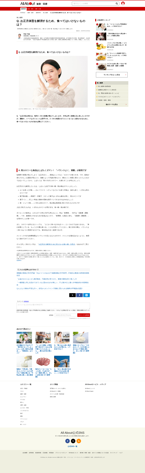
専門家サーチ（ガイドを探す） (58, 388)
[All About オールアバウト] (27, 4)
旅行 (21, 413)
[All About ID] (123, 4)
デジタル (22, 399)
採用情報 (31, 452)
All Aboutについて (73, 452)
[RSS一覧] (79, 441)
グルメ (22, 421)
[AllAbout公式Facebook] (67, 441)
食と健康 (45, 12)
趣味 (21, 416)
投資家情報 (38, 452)
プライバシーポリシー (61, 452)
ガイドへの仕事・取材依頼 (57, 394)
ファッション (23, 419)
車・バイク (23, 424)
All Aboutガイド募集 (55, 391)
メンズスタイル (24, 410)
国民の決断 (53, 396)
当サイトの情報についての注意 (100, 452)
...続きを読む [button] (86, 39)
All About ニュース (90, 388)
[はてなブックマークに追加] (86, 295)
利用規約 (51, 452)
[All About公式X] (73, 441)
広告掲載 (45, 452)
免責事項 (19, 260)
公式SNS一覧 (72, 446)
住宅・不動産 (23, 388)
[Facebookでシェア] (79, 295)
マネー (22, 391)
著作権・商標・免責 (85, 452)
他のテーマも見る (112, 104)
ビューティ (23, 396)
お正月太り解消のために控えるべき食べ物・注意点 (57, 244)
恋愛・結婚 (23, 405)
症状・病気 (30, 9)
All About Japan (89, 391)
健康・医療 (41, 4)
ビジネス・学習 (24, 408)
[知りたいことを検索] (117, 4)
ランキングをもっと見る (112, 75)
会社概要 (25, 452)
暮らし (22, 402)
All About (22, 12)
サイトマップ (113, 452)
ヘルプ (120, 452)
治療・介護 (38, 9)
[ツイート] (72, 295)
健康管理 (23, 9)
